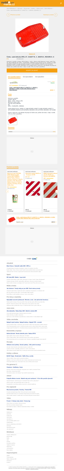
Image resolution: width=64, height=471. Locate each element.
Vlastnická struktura (34, 469)
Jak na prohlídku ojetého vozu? (13, 420)
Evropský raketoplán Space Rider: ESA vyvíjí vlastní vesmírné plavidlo (21, 391)
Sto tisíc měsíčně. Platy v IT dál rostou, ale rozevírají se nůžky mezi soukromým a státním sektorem (27, 324)
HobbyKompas (10, 422)
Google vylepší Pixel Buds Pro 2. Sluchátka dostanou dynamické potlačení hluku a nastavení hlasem (27, 327)
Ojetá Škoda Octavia (11, 427)
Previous (7, 191)
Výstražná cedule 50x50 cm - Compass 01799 (33, 174)
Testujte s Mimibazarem (11, 434)
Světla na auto (39, 8)
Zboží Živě (9, 413)
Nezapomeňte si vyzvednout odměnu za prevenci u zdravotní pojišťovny (21, 384)
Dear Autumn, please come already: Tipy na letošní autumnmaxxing (20, 372)
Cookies (49, 468)
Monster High (9, 436)
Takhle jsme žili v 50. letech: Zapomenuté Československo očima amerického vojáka (24, 271)
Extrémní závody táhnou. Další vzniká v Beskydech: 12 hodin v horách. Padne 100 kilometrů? (26, 279)
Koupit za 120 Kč (32, 70)
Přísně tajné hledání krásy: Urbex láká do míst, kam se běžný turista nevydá (22, 361)
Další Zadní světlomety (12, 171)
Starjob (8, 455)
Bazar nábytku (10, 450)
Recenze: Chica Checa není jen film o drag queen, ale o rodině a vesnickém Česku (23, 369)
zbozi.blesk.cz (9, 419)
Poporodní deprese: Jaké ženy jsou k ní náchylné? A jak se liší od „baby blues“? (23, 380)
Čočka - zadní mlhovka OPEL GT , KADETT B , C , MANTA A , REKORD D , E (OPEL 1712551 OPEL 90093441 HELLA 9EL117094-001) (23, 89)
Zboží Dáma (9, 417)
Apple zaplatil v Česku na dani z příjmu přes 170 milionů (18, 335)
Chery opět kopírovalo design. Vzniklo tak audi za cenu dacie (19, 313)
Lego (8, 439)
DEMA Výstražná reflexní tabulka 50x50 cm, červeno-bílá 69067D (50, 175)
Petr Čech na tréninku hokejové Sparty (14, 404)
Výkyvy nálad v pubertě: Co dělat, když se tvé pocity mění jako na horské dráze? (23, 395)
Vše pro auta (27, 8)
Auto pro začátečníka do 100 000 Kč (14, 424)
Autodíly (33, 8)
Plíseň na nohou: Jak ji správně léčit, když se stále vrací (18, 382)
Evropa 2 (8, 462)
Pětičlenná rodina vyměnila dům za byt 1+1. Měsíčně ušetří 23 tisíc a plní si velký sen (24, 305)
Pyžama (8, 441)
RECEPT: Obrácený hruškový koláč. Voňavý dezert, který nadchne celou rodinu (23, 303)
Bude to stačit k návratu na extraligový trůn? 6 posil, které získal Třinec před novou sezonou (25, 282)
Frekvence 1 (9, 460)
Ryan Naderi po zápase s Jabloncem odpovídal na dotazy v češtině (20, 406)
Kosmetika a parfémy (11, 443)
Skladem (53, 82)
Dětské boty (9, 446)
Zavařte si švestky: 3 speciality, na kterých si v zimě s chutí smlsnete (21, 348)
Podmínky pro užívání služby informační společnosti (19, 468)
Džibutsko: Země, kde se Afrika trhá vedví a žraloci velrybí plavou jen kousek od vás (24, 359)
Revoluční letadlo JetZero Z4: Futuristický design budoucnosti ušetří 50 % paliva (23, 393)
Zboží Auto (9, 425)
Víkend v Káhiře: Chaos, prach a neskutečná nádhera (17, 358)
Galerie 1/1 (32, 54)
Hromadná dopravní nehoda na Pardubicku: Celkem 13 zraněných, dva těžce (22, 268)
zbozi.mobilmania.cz (11, 8)
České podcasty (10, 457)
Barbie (8, 438)
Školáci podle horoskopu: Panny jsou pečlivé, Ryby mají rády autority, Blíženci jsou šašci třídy (26, 301)
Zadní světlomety (48, 8)
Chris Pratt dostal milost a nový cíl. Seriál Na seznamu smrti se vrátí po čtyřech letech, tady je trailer (27, 326)
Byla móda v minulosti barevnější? (13, 371)
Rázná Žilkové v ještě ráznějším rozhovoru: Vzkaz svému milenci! (20, 294)
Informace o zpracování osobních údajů (38, 468)
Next (56, 191)
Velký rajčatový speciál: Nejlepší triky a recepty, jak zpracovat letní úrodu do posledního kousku (26, 350)
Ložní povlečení (10, 448)
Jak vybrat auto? (10, 429)
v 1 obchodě (10, 211)
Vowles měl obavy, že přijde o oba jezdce (15, 314)
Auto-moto (20, 8)
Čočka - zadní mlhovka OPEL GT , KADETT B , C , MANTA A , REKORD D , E (30, 57)
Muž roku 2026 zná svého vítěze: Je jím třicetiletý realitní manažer (20, 292)
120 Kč (51, 90)
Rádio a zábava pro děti (11, 458)
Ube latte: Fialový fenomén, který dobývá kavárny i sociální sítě (19, 347)
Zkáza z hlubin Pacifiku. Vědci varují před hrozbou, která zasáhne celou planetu (23, 337)
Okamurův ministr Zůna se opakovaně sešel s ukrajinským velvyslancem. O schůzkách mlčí (25, 290)
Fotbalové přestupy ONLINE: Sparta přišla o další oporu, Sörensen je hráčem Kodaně (24, 281)
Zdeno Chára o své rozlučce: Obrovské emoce (16, 403)
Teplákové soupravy (11, 444)
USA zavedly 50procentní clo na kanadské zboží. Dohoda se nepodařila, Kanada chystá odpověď (26, 339)
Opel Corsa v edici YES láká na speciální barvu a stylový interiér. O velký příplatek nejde (24, 316)
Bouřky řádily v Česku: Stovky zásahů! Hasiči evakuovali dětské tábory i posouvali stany (25, 269)
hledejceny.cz (9, 412)
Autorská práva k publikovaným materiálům (46, 466)
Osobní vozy (9, 415)
